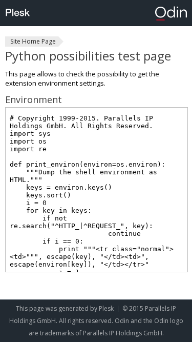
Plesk (106, 308)
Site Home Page (33, 41)
